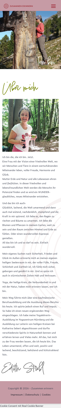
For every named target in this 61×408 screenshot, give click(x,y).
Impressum (17, 394)
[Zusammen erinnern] (18, 6)
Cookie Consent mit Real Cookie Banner (21, 406)
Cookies (46, 394)
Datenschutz (32, 394)
